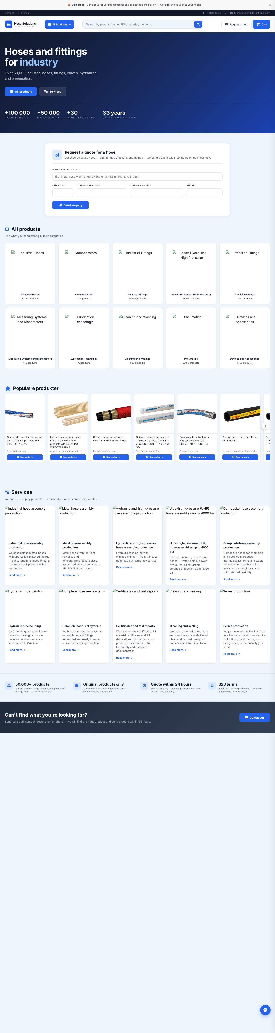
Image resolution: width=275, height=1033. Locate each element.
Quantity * (59, 185)
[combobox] (142, 24)
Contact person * (88, 185)
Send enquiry (73, 205)
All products (23, 91)
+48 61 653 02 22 (216, 12)
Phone (191, 185)
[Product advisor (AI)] (265, 1010)
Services (55, 91)
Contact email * (140, 185)
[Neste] (265, 426)
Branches (23, 12)
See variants (26, 457)
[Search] (198, 24)
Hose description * (64, 169)
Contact (9, 12)
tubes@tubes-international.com (252, 12)
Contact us (257, 717)
